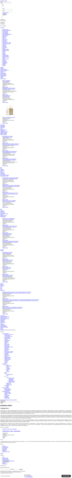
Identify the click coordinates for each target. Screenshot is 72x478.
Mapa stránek (5, 463)
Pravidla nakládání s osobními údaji (8, 460)
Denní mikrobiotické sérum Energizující (9, 152)
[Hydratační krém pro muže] (37, 252)
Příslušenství (7, 385)
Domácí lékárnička (6, 49)
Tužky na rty (9, 383)
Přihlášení (4, 450)
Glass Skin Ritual (5, 33)
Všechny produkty (6, 29)
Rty (5, 376)
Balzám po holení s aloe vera (7, 260)
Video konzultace (7, 392)
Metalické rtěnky (11, 378)
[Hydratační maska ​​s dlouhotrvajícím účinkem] (37, 177)
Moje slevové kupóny (6, 451)
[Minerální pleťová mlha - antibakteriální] (37, 429)
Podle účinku (2, 125)
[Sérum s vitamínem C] (37, 80)
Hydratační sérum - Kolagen (7, 137)
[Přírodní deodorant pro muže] (37, 275)
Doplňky (4, 54)
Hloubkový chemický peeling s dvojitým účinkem (11, 186)
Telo (1, 209)
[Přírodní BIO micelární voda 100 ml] (37, 88)
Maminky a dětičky (6, 50)
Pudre (8, 366)
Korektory (8, 368)
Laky (7, 375)
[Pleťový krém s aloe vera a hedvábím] (37, 200)
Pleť (1, 168)
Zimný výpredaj (5, 31)
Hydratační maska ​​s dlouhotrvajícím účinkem (10, 178)
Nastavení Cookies (6, 461)
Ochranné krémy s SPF (6, 43)
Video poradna (7, 395)
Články (4, 57)
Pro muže (4, 51)
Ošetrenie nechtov (10, 374)
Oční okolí (4, 40)
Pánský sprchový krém (6, 268)
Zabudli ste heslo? (6, 12)
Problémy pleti (5, 62)
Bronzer (8, 369)
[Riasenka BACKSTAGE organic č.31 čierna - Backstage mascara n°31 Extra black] (37, 292)
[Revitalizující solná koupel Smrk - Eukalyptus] (37, 241)
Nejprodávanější (7, 340)
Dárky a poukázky (6, 387)
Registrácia (4, 13)
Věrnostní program (6, 56)
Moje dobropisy (5, 447)
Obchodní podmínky (6, 459)
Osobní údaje (5, 449)
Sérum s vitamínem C (6, 81)
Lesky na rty (9, 382)
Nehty (6, 373)
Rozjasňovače (9, 365)
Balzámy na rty (9, 384)
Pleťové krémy (5, 41)
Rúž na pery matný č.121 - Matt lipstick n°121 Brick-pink (12, 308)
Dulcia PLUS (7, 347)
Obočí (6, 372)
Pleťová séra (5, 38)
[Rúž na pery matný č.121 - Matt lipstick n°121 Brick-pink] (37, 307)
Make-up (4, 53)
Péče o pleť (4, 36)
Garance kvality (5, 458)
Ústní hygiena (5, 47)
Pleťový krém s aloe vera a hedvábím (9, 201)
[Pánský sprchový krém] (37, 267)
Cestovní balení (5, 32)
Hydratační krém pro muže (7, 253)
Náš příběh (4, 63)
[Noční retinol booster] (37, 95)
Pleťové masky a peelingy (7, 42)
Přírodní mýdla (7, 358)
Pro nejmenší (7, 360)
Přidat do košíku (5, 87)
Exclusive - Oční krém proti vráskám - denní (10, 193)
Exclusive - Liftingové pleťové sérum (9, 117)
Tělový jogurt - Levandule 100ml (8, 219)
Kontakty (4, 65)
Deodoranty (4, 46)
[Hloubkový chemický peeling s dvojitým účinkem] (37, 185)
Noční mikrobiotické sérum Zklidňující (9, 159)
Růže (7, 377)
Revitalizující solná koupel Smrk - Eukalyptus (10, 242)
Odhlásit (1, 453)
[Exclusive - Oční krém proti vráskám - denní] (37, 192)
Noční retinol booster (6, 96)
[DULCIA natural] (3, 0)
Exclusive (4, 44)
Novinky (6, 339)
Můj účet (4, 64)
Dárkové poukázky (8, 389)
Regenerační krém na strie (7, 234)
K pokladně (2, 27)
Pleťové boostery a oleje (9, 346)
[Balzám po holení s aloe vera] (37, 259)
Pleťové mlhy (7, 343)
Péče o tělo (4, 45)
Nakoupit (2, 68)
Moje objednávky (5, 446)
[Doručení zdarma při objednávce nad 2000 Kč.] (8, 399)
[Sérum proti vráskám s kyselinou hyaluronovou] (37, 143)
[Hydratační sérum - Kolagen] (37, 136)
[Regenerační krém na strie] (37, 233)
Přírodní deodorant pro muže (7, 276)
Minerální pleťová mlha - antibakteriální (11, 431)
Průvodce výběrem (6, 58)
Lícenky (8, 371)
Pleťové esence (5, 39)
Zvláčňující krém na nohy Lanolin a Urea (9, 226)
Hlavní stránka (2, 329)
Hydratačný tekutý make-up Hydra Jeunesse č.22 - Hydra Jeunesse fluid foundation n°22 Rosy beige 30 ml (20, 300)
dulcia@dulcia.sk (30, 476)
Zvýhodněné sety (7, 390)
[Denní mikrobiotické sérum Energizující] (37, 151)
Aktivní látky (5, 61)
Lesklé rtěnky (11, 379)
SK (3, 4)
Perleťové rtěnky (11, 381)
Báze (7, 370)
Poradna (4, 59)
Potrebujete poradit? (6, 391)
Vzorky (4, 52)
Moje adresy (5, 448)
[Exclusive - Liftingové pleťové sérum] (37, 110)
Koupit (4, 437)
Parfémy (4, 48)
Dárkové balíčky (7, 388)
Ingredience (4, 60)
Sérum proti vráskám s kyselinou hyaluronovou (10, 144)
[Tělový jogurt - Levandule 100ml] (37, 218)
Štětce (8, 386)
